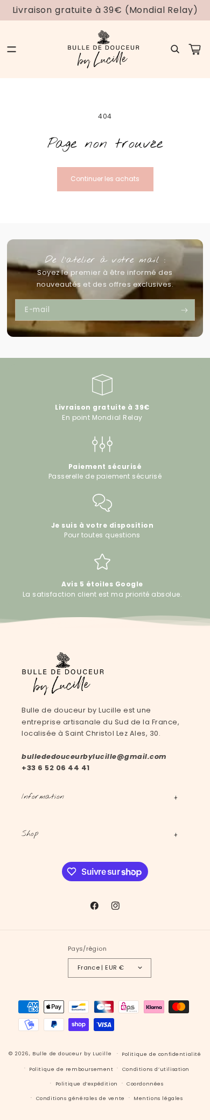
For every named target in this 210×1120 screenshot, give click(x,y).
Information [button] (43, 796)
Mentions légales (158, 1098)
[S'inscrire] (184, 310)
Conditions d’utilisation (156, 1069)
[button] (12, 49)
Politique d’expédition (86, 1083)
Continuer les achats (105, 178)
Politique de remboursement (71, 1069)
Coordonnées (145, 1083)
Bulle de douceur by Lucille (71, 1053)
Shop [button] (30, 834)
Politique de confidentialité (161, 1053)
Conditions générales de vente (80, 1098)
